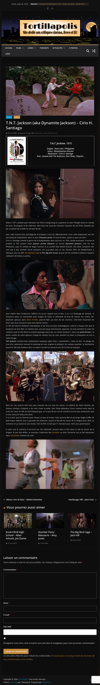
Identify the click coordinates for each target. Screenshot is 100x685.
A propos (73, 48)
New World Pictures (50, 133)
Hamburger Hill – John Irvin (81, 499)
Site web (7, 626)
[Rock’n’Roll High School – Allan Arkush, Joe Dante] (17, 514)
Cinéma (17, 117)
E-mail (7, 614)
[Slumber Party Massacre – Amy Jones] (50, 514)
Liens (7, 54)
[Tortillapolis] (49, 18)
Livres (30, 48)
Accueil (8, 48)
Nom (6, 603)
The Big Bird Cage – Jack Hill (81, 533)
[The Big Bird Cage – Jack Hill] (82, 514)
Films (18, 48)
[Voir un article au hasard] (94, 51)
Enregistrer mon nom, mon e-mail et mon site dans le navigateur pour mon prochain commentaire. (49, 643)
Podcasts (44, 48)
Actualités (57, 48)
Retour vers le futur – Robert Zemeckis (24, 499)
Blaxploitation (38, 133)
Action (9, 117)
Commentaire (10, 569)
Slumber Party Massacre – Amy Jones (47, 535)
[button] (22, 48)
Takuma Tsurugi (25, 133)
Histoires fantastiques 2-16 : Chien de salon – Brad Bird (61, 4)
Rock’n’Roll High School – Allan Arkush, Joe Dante (16, 535)
